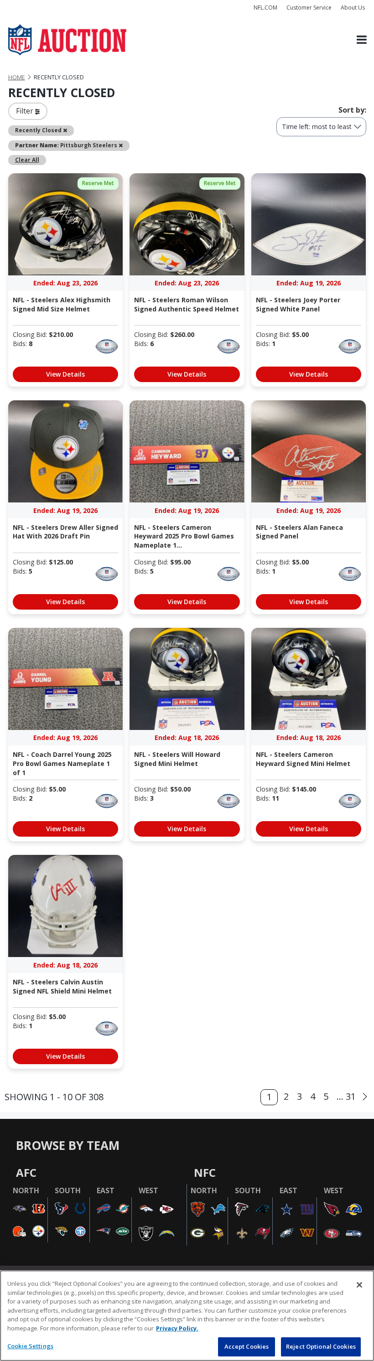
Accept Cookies (246, 1346)
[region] (187, 1315)
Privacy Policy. (177, 1328)
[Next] (364, 1097)
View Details (65, 374)
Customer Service (309, 7)
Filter (25, 111)
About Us (353, 7)
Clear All (27, 159)
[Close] (359, 1285)
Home (16, 77)
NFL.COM (265, 7)
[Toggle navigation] (361, 40)
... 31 (346, 1096)
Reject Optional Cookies (321, 1346)
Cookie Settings (30, 1346)
